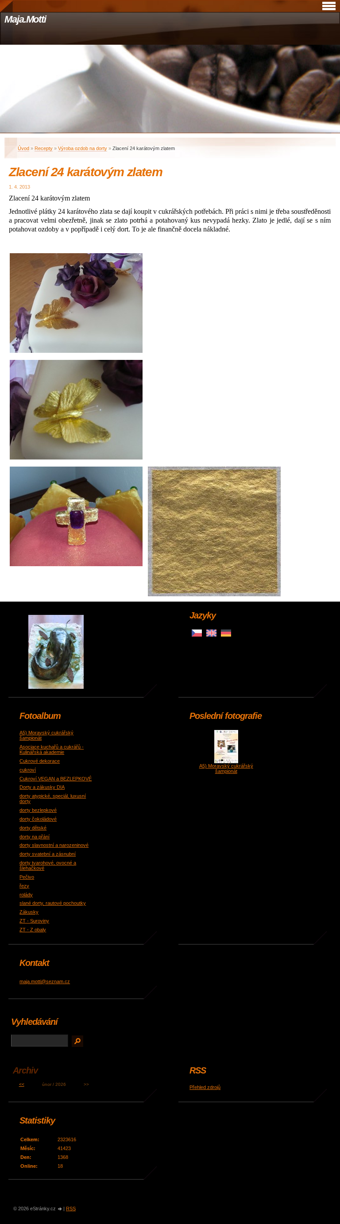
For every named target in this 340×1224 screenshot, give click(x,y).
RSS (71, 1208)
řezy (24, 885)
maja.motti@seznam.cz (44, 981)
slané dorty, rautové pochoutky (52, 903)
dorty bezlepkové (38, 810)
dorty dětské (32, 827)
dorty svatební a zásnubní (47, 854)
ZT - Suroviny (34, 920)
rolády (26, 894)
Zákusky (29, 912)
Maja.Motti (25, 19)
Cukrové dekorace (39, 761)
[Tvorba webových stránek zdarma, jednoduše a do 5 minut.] (60, 1209)
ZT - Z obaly (32, 929)
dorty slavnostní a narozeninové (54, 845)
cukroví (27, 769)
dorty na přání (34, 836)
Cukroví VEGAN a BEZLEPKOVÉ (55, 778)
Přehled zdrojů (204, 1087)
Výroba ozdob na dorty (82, 148)
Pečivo (26, 877)
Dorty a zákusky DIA (42, 787)
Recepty (44, 148)
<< (21, 1084)
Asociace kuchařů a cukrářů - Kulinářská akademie (51, 749)
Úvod (23, 148)
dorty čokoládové (38, 819)
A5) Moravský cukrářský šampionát (226, 768)
